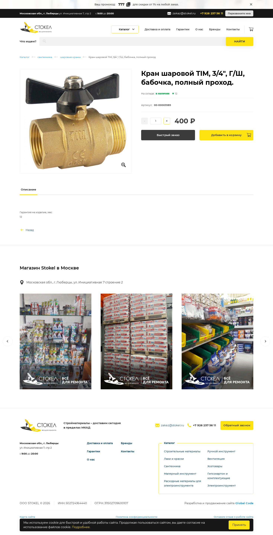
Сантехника (172, 466)
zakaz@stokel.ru (184, 13)
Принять (239, 525)
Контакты (233, 29)
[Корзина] (251, 29)
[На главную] (36, 27)
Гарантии (182, 29)
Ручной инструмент (221, 451)
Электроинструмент (221, 485)
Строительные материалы (182, 451)
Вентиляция (216, 458)
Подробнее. (81, 527)
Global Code (244, 503)
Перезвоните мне (239, 13)
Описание (28, 189)
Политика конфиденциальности (136, 516)
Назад (30, 230)
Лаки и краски (174, 458)
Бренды (214, 29)
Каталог (25, 57)
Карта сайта (27, 516)
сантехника (45, 57)
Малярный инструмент (180, 473)
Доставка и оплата (157, 29)
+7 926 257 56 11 (211, 13)
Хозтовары (214, 466)
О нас (199, 29)
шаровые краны (70, 57)
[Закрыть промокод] (251, 4)
